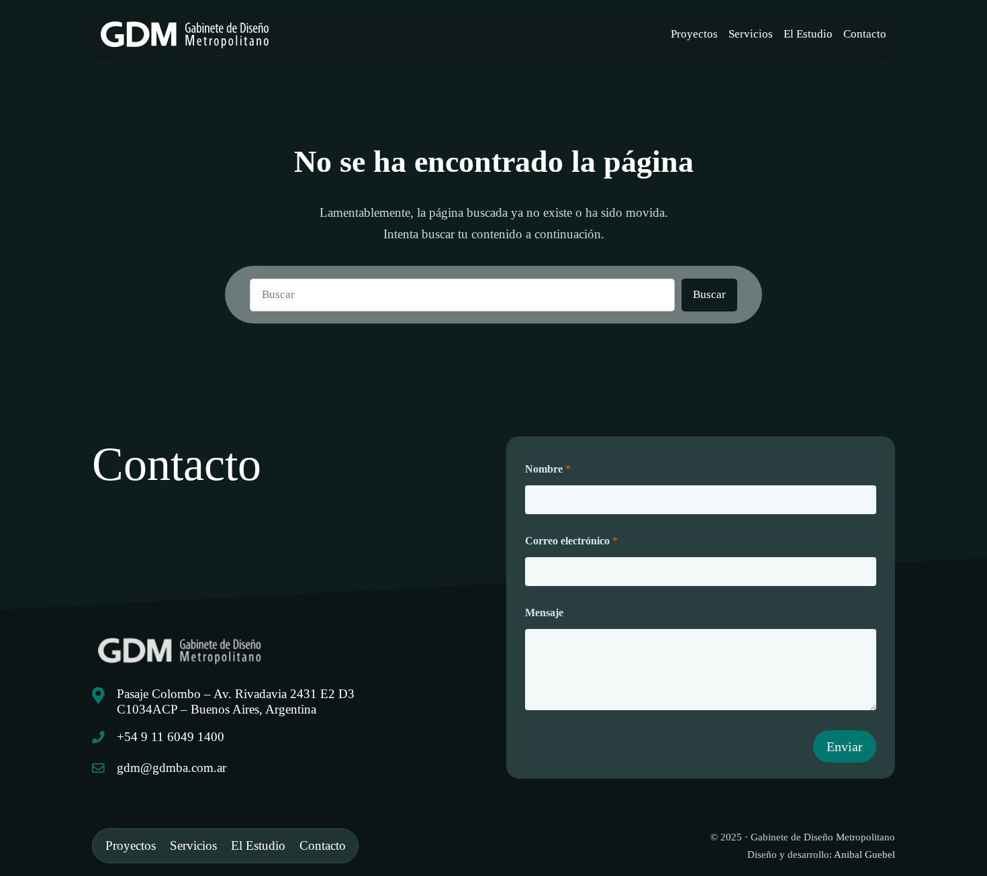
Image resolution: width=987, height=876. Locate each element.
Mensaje (544, 612)
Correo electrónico (571, 540)
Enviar (845, 746)
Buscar (709, 294)
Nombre (548, 469)
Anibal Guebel (864, 854)
